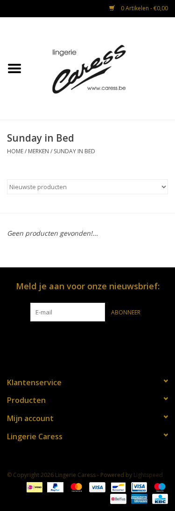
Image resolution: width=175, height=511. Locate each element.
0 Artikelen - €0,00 (143, 8)
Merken (38, 151)
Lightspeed (148, 475)
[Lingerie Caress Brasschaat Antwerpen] (102, 67)
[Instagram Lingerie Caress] (96, 340)
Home (15, 151)
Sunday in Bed (74, 151)
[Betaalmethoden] (33, 487)
